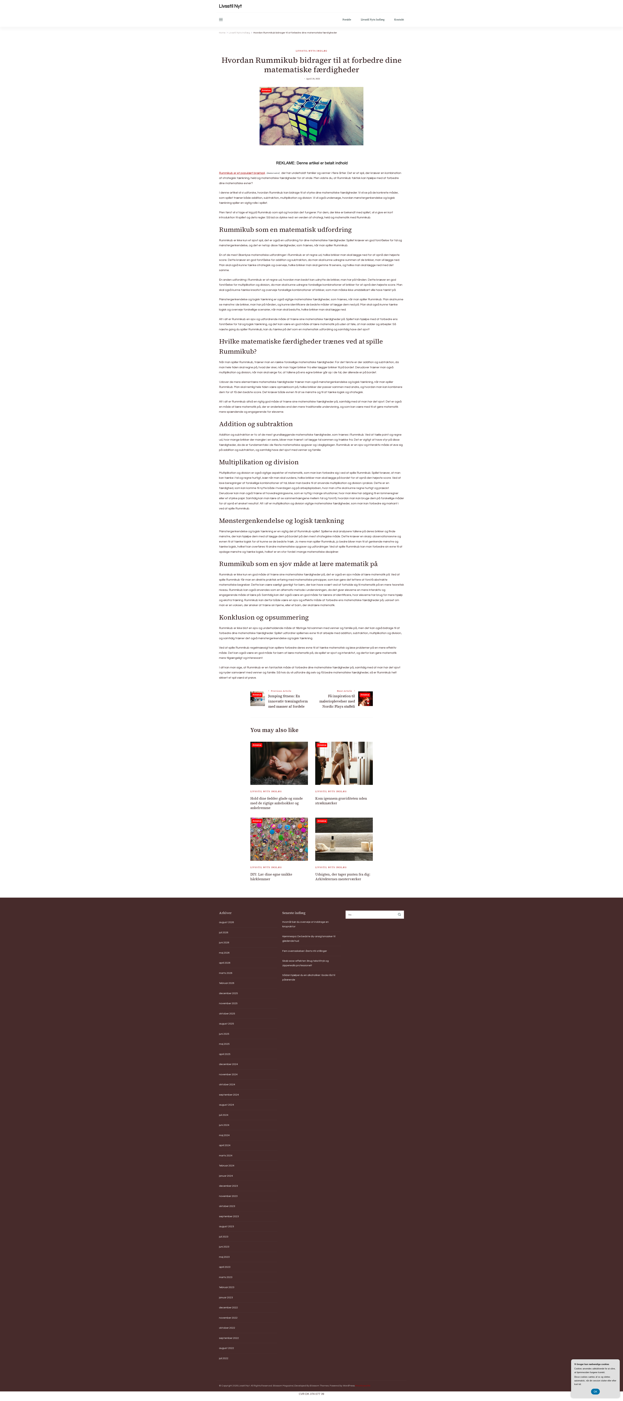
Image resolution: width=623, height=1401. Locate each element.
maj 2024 (224, 1135)
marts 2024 (225, 1155)
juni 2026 (224, 942)
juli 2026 (223, 932)
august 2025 (226, 1023)
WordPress (349, 1386)
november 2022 (228, 1317)
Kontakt (399, 19)
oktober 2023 (227, 1206)
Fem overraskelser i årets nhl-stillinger (304, 951)
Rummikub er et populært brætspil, (242, 173)
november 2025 (228, 1003)
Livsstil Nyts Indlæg (373, 19)
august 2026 (226, 922)
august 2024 (226, 1104)
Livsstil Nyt (230, 6)
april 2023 (224, 1267)
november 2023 (228, 1196)
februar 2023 (226, 1287)
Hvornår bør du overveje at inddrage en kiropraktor (305, 924)
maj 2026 (224, 952)
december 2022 (228, 1307)
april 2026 (224, 963)
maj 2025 (224, 1044)
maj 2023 (224, 1257)
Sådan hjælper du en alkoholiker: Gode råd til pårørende (308, 977)
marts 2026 (225, 973)
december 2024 (228, 1064)
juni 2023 (224, 1246)
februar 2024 (226, 1165)
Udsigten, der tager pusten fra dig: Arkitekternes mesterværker (342, 876)
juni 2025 (224, 1034)
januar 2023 (226, 1297)
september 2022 (229, 1338)
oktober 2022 (227, 1328)
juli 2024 (223, 1115)
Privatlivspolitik (362, 1386)
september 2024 (229, 1094)
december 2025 (228, 993)
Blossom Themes (319, 1386)
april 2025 (224, 1054)
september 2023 (229, 1216)
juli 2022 (223, 1358)
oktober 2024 (227, 1084)
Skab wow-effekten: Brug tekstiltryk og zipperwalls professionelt (305, 963)
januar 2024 (226, 1176)
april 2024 (224, 1145)
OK (595, 1391)
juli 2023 (223, 1236)
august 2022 (226, 1348)
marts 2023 (225, 1277)
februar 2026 (226, 983)
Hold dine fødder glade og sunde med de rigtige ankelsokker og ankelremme (276, 803)
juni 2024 (224, 1125)
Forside (346, 19)
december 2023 (228, 1186)
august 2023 (226, 1226)
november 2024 (228, 1074)
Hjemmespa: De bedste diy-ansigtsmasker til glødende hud (308, 938)
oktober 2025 (227, 1013)
